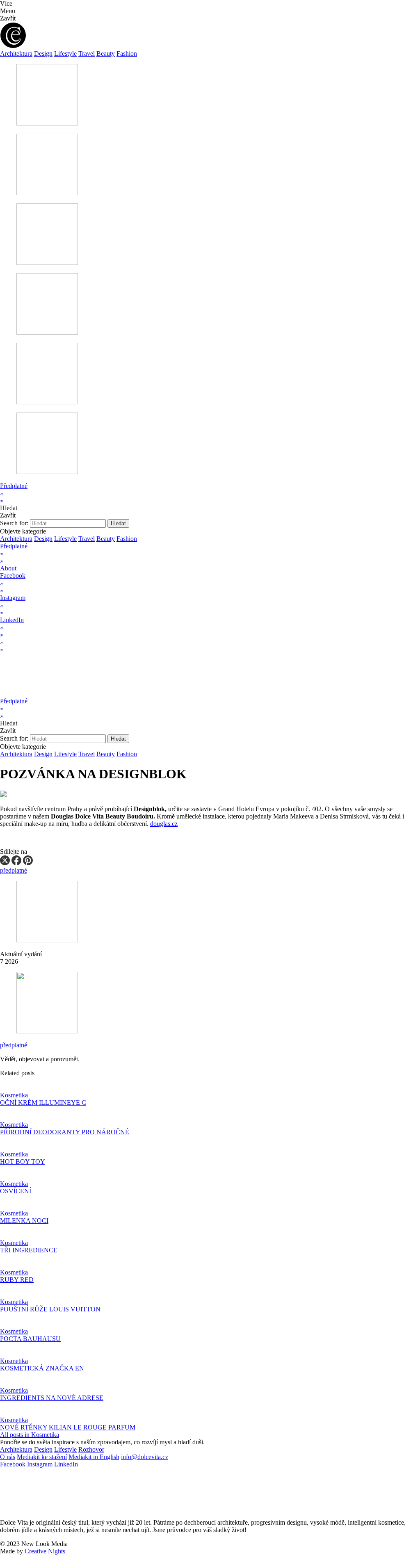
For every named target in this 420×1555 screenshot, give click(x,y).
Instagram (39, 1464)
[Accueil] (79, 693)
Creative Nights (45, 1551)
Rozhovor (91, 1449)
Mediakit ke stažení (42, 1456)
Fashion (126, 53)
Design (43, 53)
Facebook (12, 1464)
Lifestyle (65, 53)
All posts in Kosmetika (29, 1434)
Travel (86, 53)
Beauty (105, 53)
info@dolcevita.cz (144, 1456)
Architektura (16, 53)
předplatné (13, 1045)
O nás (7, 1456)
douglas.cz (164, 823)
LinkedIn (66, 1464)
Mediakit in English (93, 1456)
